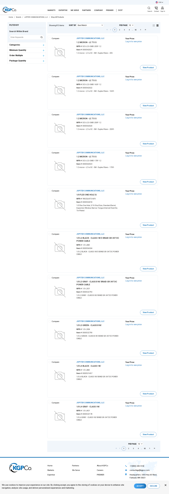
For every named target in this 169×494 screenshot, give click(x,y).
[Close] (165, 485)
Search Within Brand (18, 31)
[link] (107, 29)
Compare (55, 38)
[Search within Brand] (41, 37)
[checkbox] (50, 38)
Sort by (72, 25)
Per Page (123, 25)
